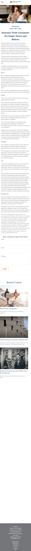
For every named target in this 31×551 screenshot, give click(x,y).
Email (2, 247)
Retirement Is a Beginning (8, 308)
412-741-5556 (17, 528)
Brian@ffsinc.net (15, 538)
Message (3, 256)
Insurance (15, 548)
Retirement (15, 543)
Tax (15, 550)
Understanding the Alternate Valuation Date (14, 340)
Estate (15, 546)
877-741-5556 (18, 530)
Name (2, 239)
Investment (15, 545)
